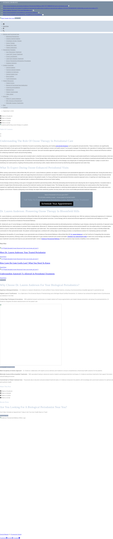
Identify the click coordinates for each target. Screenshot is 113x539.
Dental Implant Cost (12, 74)
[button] (3, 280)
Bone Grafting (10, 76)
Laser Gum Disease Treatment (15, 58)
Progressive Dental (16, 534)
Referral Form (10, 89)
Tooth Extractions (11, 78)
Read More (3, 256)
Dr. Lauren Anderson (76, 234)
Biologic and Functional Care (11, 34)
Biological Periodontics (12, 36)
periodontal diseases (62, 146)
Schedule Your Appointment (56, 203)
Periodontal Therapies (9, 50)
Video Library (9, 94)
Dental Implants (10, 67)
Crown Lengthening (11, 56)
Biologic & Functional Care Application (16, 85)
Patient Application (11, 47)
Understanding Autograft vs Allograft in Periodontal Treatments (27, 274)
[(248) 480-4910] (3, 30)
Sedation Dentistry (11, 63)
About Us (5, 96)
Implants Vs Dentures (12, 72)
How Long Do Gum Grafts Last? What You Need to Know (25, 263)
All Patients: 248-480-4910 (10, 2)
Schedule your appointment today (77, 236)
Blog (4, 105)
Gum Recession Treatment (13, 52)
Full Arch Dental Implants (13, 70)
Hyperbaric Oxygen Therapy (14, 41)
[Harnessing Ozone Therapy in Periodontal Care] (3, 28)
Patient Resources (8, 81)
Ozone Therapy (10, 43)
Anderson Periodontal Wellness (50, 239)
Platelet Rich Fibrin (11, 45)
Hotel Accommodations (13, 87)
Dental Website (4, 534)
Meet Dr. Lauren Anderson (13, 98)
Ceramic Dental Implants (13, 38)
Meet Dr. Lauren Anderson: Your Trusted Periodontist (23, 252)
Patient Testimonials (12, 92)
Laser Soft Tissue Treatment (14, 54)
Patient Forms (10, 83)
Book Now (18, 18)
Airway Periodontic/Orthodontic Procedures (18, 61)
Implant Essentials (8, 65)
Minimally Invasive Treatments (14, 103)
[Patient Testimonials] (4, 24)
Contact (5, 107)
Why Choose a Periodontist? (14, 101)
